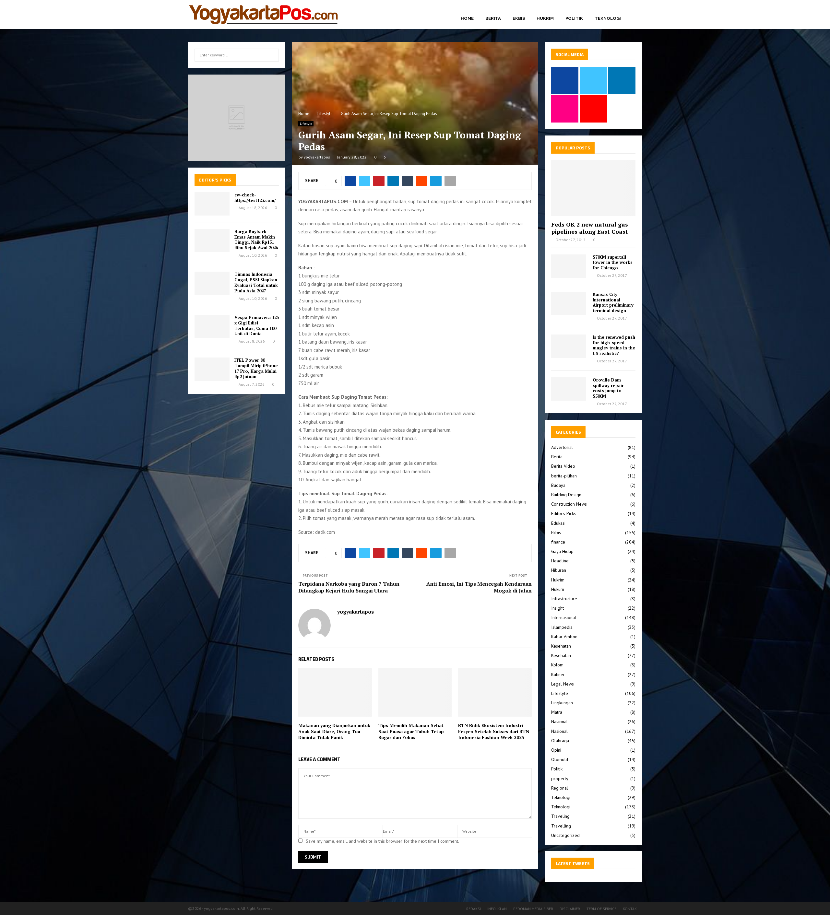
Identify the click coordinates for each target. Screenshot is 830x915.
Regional (559, 788)
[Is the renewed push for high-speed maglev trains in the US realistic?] (568, 346)
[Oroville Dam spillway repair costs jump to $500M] (568, 389)
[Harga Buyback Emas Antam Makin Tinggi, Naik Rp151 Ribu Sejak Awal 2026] (212, 240)
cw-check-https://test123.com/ (255, 197)
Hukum (557, 589)
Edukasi (558, 523)
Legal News (562, 684)
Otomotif (559, 759)
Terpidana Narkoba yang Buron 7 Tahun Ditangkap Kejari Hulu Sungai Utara (348, 587)
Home (467, 18)
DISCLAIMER (570, 908)
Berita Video (563, 466)
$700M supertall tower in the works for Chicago (613, 262)
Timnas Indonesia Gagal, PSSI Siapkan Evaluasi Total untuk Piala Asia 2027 (256, 282)
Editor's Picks (563, 513)
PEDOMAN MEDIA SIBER (533, 908)
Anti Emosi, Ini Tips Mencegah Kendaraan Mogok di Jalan (479, 587)
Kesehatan (561, 646)
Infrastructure (564, 599)
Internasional (563, 617)
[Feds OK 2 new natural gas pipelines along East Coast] (593, 188)
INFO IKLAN (497, 908)
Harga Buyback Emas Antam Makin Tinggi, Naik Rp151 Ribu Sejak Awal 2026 (256, 240)
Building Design (566, 495)
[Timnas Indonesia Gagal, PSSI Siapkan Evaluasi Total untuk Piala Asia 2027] (212, 283)
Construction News (569, 504)
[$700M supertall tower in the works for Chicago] (568, 266)
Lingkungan (562, 703)
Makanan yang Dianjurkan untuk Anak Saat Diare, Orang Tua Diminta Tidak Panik (334, 731)
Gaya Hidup (562, 551)
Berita (493, 18)
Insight (557, 608)
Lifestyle (306, 124)
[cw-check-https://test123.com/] (212, 204)
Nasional (559, 721)
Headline (560, 561)
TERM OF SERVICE (601, 908)
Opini (556, 750)
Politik (574, 18)
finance (558, 542)
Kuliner (558, 674)
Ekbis (519, 18)
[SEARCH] (272, 55)
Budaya (558, 485)
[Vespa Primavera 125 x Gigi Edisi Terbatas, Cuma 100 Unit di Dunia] (212, 326)
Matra (556, 712)
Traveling (560, 816)
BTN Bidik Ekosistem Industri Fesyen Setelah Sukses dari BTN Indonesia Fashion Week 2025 (493, 731)
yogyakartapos (317, 157)
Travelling (561, 826)
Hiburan (558, 570)
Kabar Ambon (564, 636)
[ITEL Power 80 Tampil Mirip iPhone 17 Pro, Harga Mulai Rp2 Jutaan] (212, 369)
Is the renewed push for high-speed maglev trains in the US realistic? (614, 345)
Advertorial (562, 447)
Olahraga (560, 741)
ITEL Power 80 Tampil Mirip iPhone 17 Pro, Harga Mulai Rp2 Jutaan (256, 368)
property (559, 778)
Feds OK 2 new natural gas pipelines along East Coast (589, 227)
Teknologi (608, 18)
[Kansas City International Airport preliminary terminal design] (568, 303)
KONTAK (630, 908)
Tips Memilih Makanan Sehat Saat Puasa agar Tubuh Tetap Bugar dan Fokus (411, 731)
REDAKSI (473, 908)
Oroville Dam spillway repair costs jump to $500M (608, 388)
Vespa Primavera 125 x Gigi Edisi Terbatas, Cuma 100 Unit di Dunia (256, 325)
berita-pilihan (564, 476)
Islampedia (562, 627)
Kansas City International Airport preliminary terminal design (613, 302)
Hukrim (545, 18)
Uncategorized (565, 835)
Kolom (557, 665)
